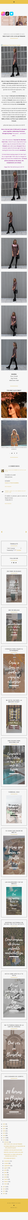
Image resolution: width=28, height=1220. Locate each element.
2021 (4, 1128)
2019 (4, 1133)
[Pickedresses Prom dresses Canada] (10, 45)
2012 (4, 1193)
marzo (6, 1179)
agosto (6, 1168)
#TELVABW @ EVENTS (9, 1158)
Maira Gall (14, 1207)
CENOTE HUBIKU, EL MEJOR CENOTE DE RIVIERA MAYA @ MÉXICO (14, 448)
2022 (4, 1126)
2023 (4, 1124)
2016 (4, 1140)
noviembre (7, 1161)
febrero (6, 1181)
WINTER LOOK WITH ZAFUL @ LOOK (13, 1152)
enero (5, 1184)
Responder (8, 486)
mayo (5, 1174)
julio (5, 1170)
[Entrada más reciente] (1, 532)
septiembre (7, 1165)
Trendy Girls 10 (9, 491)
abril (5, 1177)
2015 (4, 1186)
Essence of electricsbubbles (12, 483)
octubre (6, 1163)
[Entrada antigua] (26, 532)
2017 (4, 1137)
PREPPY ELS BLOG (16, 1203)
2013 (4, 1191)
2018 (4, 1135)
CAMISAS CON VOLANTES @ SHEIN (13, 1150)
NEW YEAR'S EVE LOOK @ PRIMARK (13, 1144)
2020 (4, 1131)
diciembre (6, 1142)
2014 (4, 1189)
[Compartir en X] (12, 453)
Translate (18, 550)
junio (5, 1172)
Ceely (6, 470)
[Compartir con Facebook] (14, 453)
